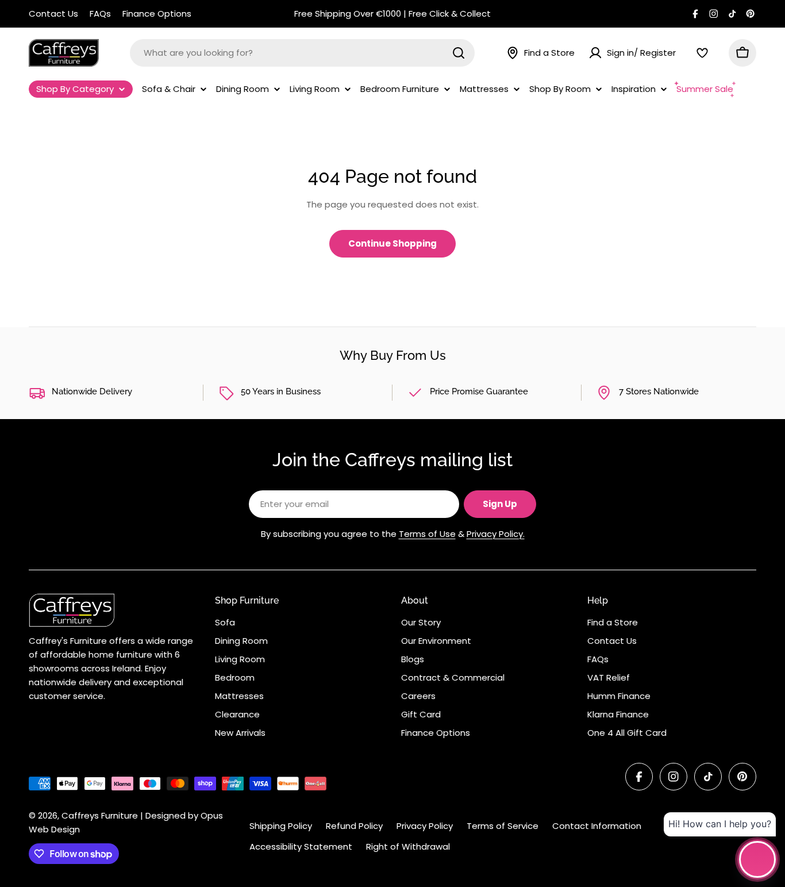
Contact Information (596, 826)
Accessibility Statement (300, 846)
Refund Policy (354, 826)
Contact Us (53, 13)
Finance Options (156, 13)
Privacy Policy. (496, 534)
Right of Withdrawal (408, 846)
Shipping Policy (280, 826)
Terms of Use (427, 534)
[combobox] (302, 53)
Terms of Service (502, 826)
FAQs (100, 13)
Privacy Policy (425, 826)
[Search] (458, 53)
